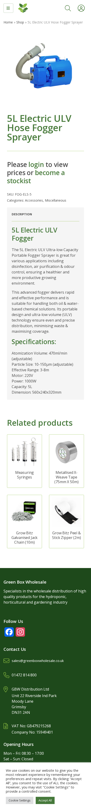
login (36, 164)
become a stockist (36, 176)
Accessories (34, 200)
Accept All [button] (45, 800)
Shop (20, 22)
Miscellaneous (55, 200)
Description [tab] (22, 214)
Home (8, 22)
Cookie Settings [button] (20, 800)
